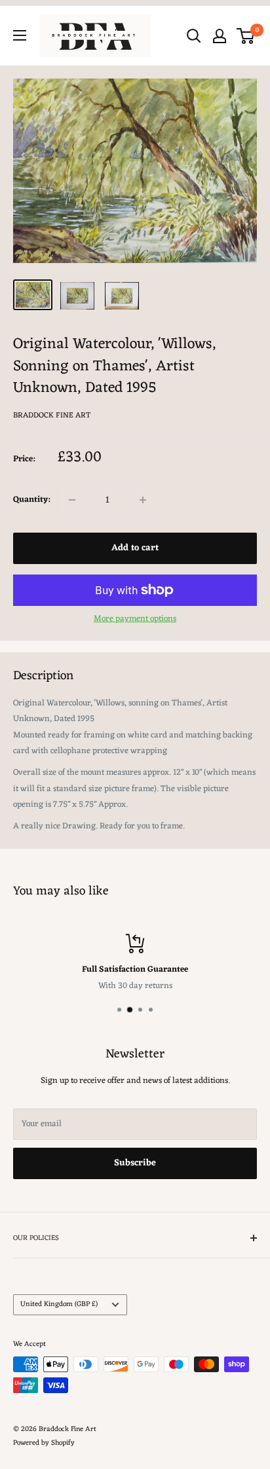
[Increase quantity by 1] (143, 500)
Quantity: (31, 499)
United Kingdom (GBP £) (59, 1304)
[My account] (219, 36)
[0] (246, 36)
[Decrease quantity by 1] (72, 500)
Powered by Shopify (44, 1442)
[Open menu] (19, 35)
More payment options (135, 618)
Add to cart (135, 548)
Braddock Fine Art (51, 415)
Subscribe (135, 1163)
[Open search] (194, 36)
